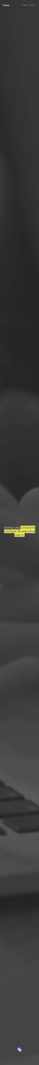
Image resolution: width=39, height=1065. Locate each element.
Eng (25, 5)
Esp (32, 5)
